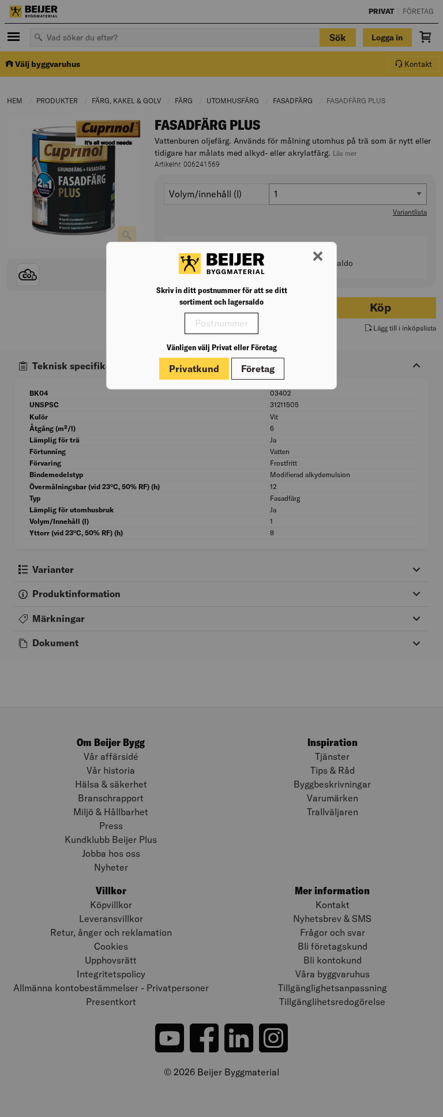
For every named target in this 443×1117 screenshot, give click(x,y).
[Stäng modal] (318, 257)
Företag (258, 368)
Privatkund (194, 368)
